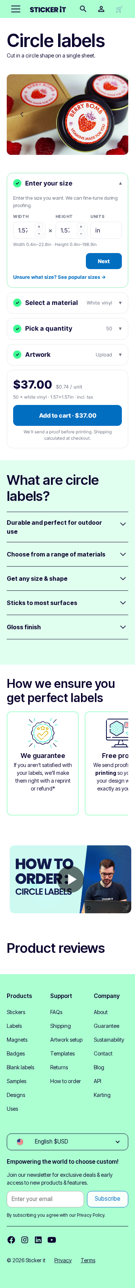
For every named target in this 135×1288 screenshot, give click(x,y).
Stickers (16, 1012)
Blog (99, 1067)
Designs (16, 1095)
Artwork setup (66, 1039)
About (101, 1012)
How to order (65, 1081)
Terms (88, 1260)
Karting (102, 1095)
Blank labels (20, 1067)
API (97, 1081)
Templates (62, 1053)
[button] (14, 9)
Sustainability (109, 1039)
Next (104, 261)
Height (64, 216)
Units (97, 216)
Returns (59, 1067)
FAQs (56, 1012)
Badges (16, 1053)
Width (21, 216)
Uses (12, 1108)
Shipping (60, 1026)
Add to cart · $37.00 (67, 415)
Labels (14, 1026)
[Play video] (70, 879)
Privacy (63, 1260)
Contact (103, 1053)
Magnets (17, 1039)
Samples (16, 1081)
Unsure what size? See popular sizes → (59, 277)
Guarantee (106, 1026)
